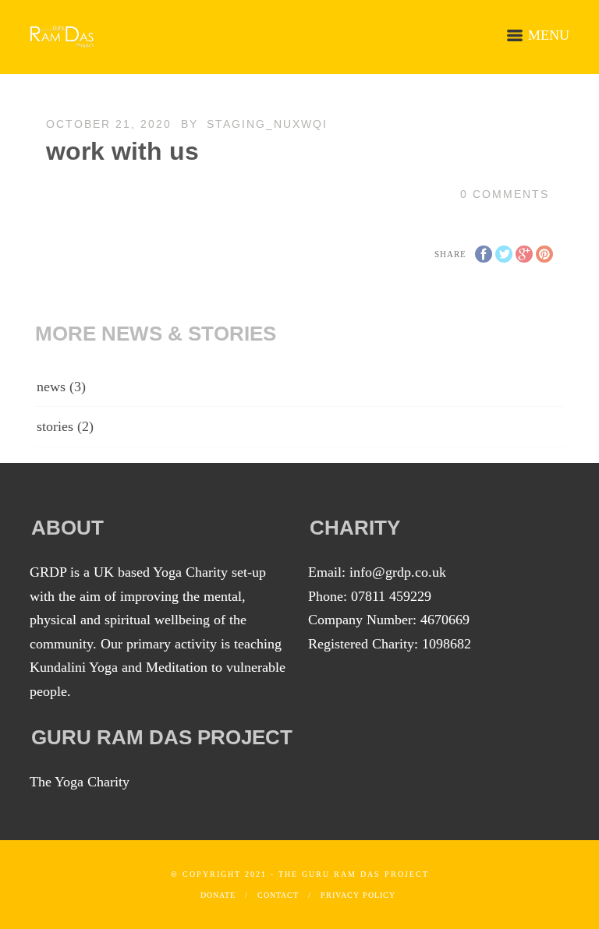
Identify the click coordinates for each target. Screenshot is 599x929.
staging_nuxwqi (267, 124)
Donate (218, 895)
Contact (278, 895)
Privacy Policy (358, 895)
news (51, 386)
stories (55, 426)
